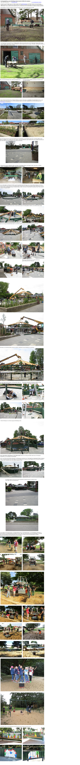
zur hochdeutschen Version (36, 2)
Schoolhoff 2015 (14, 2)
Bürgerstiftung (2, 101)
